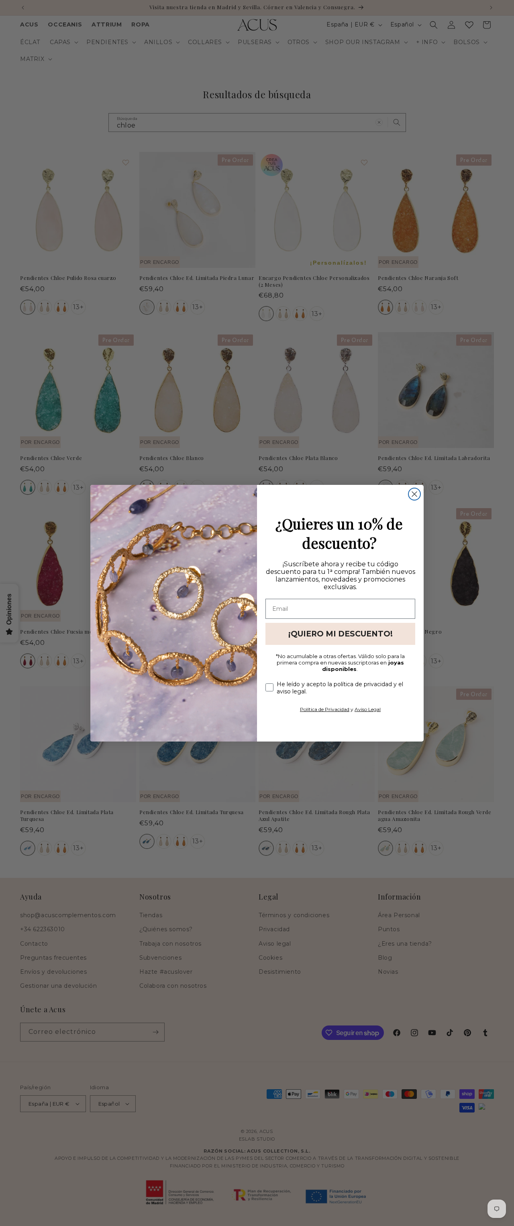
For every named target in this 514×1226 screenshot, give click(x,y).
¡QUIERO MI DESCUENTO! (340, 633)
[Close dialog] (414, 494)
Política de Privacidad (324, 709)
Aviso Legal (368, 709)
